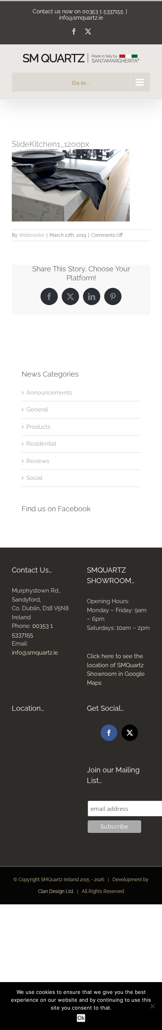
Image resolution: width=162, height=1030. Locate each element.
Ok (81, 1018)
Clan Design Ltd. (56, 891)
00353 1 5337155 (102, 11)
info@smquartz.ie (81, 18)
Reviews (37, 461)
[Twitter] (130, 732)
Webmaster (31, 235)
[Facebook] (109, 732)
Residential (41, 443)
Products (38, 426)
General (37, 409)
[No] (152, 1006)
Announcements (49, 392)
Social (34, 477)
